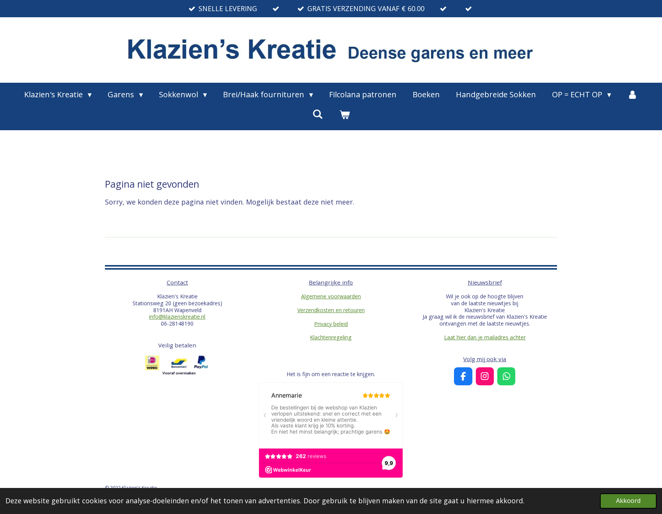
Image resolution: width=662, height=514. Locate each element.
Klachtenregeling (331, 337)
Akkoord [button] (628, 500)
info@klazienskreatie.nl (177, 316)
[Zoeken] (317, 113)
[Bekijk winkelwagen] (344, 114)
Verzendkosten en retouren (331, 310)
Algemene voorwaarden (331, 296)
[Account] (632, 95)
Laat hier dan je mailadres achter (485, 337)
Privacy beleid (331, 323)
